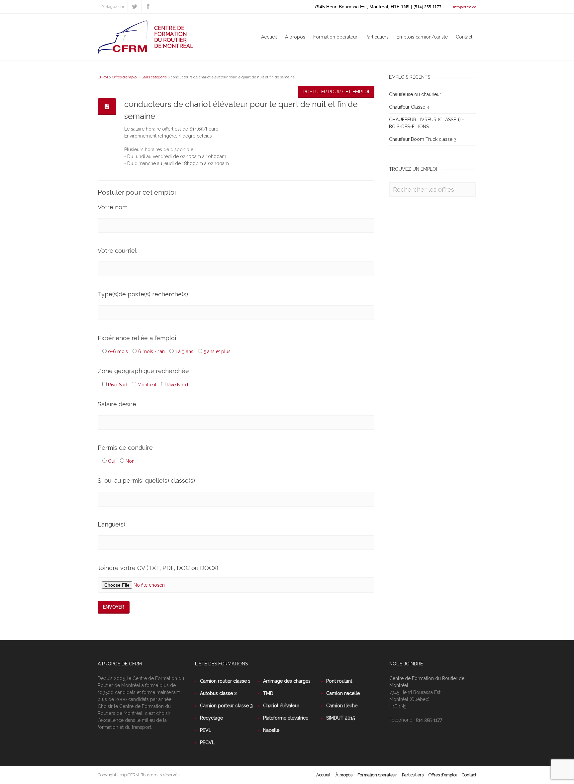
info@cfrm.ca (464, 7)
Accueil (269, 37)
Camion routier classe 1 (225, 681)
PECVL (207, 742)
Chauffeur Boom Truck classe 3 (422, 139)
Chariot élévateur (281, 705)
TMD (268, 693)
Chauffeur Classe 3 (409, 107)
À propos (295, 37)
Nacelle (271, 730)
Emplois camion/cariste (422, 37)
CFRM (103, 77)
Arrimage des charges (287, 681)
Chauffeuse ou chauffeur (415, 94)
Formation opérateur (335, 37)
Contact (464, 37)
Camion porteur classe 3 (226, 705)
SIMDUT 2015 (340, 718)
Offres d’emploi (125, 77)
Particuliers (377, 37)
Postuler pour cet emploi (336, 91)
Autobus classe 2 (218, 693)
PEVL (205, 730)
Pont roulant (339, 681)
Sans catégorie (154, 77)
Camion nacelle (343, 693)
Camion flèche (341, 705)
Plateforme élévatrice (285, 718)
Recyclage (211, 718)
